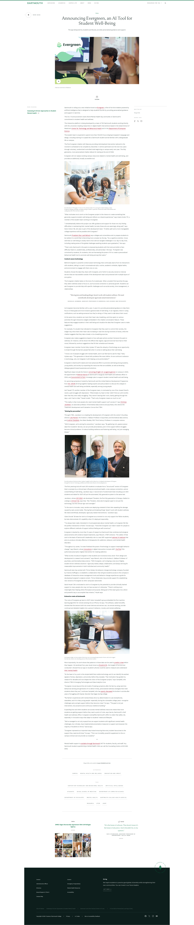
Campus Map (39, 896)
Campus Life (73, 3)
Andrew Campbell (73, 420)
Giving (96, 3)
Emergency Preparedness (73, 883)
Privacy (68, 916)
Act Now (107, 889)
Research (90, 803)
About (82, 3)
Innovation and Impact (112, 773)
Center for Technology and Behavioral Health (86, 128)
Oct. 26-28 (71, 384)
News (89, 3)
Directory (38, 888)
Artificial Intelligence (114, 785)
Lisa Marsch (74, 418)
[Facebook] (145, 916)
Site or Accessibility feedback (92, 916)
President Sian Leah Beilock (81, 235)
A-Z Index (77, 916)
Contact (38, 879)
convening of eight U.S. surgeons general (102, 372)
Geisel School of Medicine (86, 791)
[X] (149, 916)
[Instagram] (153, 916)
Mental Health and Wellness (91, 773)
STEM (98, 803)
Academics (61, 3)
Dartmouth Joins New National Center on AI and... (92, 908)
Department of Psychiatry (74, 797)
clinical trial (75, 501)
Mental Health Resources (73, 888)
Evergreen (100, 108)
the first (118, 549)
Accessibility (70, 892)
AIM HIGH (79, 498)
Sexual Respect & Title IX (42, 892)
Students (70, 791)
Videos (97, 13)
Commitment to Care (78, 377)
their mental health (70, 670)
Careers (69, 879)
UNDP (104, 803)
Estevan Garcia (82, 375)
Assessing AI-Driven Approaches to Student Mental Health (60, 908)
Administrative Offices (42, 883)
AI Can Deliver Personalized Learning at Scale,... (121, 908)
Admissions (51, 3)
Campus (75, 773)
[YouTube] (157, 916)
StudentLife (103, 665)
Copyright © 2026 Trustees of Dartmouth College (48, 916)
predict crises (119, 662)
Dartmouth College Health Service (113, 797)
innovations (87, 549)
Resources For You (153, 3)
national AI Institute (118, 537)
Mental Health (92, 797)
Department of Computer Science (111, 791)
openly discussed (106, 691)
